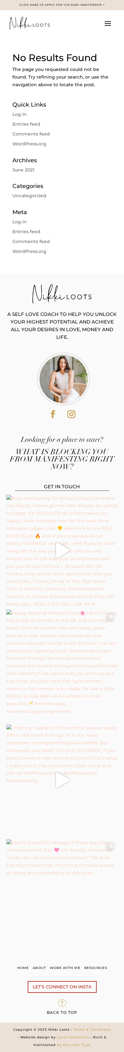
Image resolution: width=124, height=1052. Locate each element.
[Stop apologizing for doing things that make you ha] (62, 550)
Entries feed (26, 124)
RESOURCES (95, 968)
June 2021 (23, 170)
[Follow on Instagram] (71, 414)
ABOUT (39, 968)
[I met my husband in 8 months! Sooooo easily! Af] (62, 780)
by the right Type (73, 1045)
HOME (23, 968)
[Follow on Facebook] (53, 414)
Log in (19, 114)
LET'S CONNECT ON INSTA (62, 987)
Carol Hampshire (73, 1037)
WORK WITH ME (65, 968)
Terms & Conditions (91, 1030)
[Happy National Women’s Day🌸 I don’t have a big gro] (62, 665)
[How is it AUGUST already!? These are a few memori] (62, 895)
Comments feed (31, 134)
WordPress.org (29, 144)
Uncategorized (29, 196)
